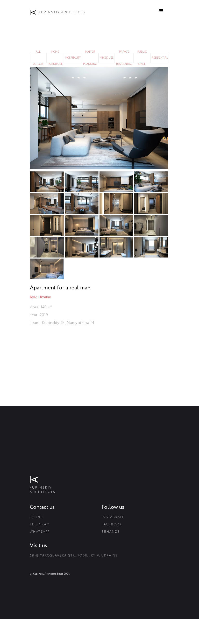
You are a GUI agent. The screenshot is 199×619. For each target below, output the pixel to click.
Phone (36, 517)
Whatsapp (40, 532)
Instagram (112, 517)
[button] (161, 11)
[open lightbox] (99, 118)
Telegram (40, 524)
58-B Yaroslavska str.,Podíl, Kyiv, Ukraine (74, 555)
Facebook (112, 524)
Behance (111, 532)
